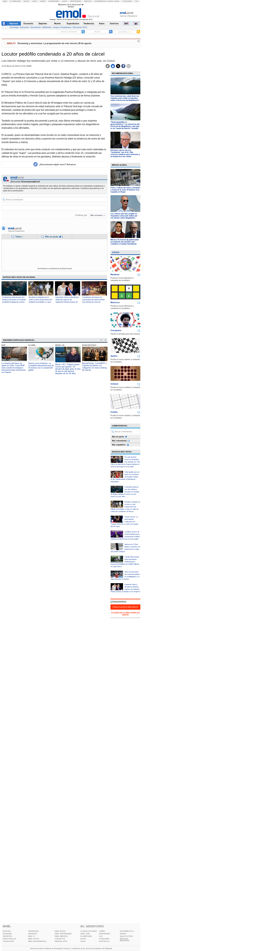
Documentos (35, 27)
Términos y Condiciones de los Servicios (77, 948)
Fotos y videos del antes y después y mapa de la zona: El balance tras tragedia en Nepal (125, 190)
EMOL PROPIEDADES (63, 934)
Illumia (32, 345)
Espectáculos (73, 23)
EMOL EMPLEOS (61, 936)
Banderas (114, 274)
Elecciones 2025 (80, 27)
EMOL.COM (84, 934)
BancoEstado (89, 345)
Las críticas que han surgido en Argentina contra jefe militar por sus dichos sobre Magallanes (124, 216)
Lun (136, 1)
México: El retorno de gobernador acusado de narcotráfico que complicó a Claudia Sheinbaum (124, 242)
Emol (5, 1)
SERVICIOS (32, 934)
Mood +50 (59, 345)
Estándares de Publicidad (103, 948)
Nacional (14, 23)
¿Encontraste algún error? (57, 164)
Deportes (43, 23)
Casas (116, 1)
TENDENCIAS (33, 931)
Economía (28, 23)
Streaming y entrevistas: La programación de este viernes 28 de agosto (54, 43)
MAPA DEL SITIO (61, 941)
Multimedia (46, 27)
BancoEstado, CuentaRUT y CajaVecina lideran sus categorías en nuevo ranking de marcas (94, 366)
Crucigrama (115, 330)
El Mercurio (15, 1)
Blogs (26, 1)
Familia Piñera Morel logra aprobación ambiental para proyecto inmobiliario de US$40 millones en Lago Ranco (125, 561)
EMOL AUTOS (60, 931)
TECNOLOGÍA (8, 941)
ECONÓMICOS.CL (127, 931)
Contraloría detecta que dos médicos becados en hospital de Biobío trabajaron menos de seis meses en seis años (125, 491)
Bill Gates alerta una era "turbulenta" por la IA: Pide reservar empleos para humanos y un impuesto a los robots (125, 153)
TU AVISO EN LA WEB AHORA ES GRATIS (125, 614)
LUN (100, 936)
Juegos (115, 252)
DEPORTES (7, 936)
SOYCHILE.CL (104, 941)
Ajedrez (114, 356)
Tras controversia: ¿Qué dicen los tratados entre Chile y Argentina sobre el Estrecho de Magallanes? (124, 98)
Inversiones (54, 1)
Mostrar (71, 7)
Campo (43, 1)
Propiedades (75, 1)
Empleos (88, 1)
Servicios (114, 23)
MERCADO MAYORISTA (124, 939)
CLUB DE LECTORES (88, 931)
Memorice (115, 302)
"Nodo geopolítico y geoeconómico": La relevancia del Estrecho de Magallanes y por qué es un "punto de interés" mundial (124, 125)
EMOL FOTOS (33, 939)
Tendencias (88, 23)
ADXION (123, 934)
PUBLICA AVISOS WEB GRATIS (125, 607)
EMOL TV (31, 936)
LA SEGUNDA (104, 939)
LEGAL (83, 941)
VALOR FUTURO (126, 936)
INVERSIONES (104, 934)
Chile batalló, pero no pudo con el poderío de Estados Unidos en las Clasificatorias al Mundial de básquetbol (125, 476)
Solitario (114, 384)
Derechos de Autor (37, 948)
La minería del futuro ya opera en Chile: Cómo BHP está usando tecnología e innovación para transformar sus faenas (13, 367)
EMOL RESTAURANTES (37, 941)
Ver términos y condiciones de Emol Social (54, 269)
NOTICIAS (7, 931)
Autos (64, 1)
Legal (34, 1)
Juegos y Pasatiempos (62, 27)
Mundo (57, 23)
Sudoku (114, 412)
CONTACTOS (60, 939)
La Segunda (127, 1)
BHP (3, 345)
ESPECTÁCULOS (9, 939)
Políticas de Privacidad (53, 948)
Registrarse (132, 16)
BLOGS (83, 939)
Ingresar (123, 16)
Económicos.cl (101, 1)
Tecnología (14, 27)
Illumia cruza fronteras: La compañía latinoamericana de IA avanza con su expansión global (41, 366)
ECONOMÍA (7, 934)
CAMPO (102, 931)
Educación (24, 27)
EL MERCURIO (86, 936)
